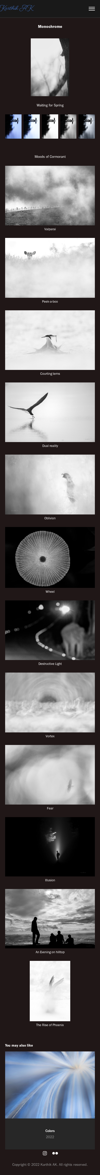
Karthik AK (16, 8)
